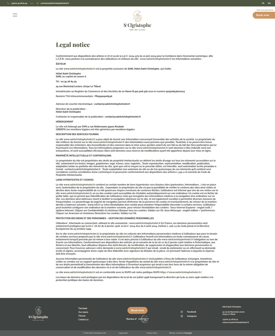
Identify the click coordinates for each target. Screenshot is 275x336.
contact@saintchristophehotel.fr (235, 322)
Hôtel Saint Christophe (231, 307)
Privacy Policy (152, 333)
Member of (131, 319)
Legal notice (123, 333)
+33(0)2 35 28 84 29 (230, 319)
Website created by (180, 333)
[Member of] (143, 319)
